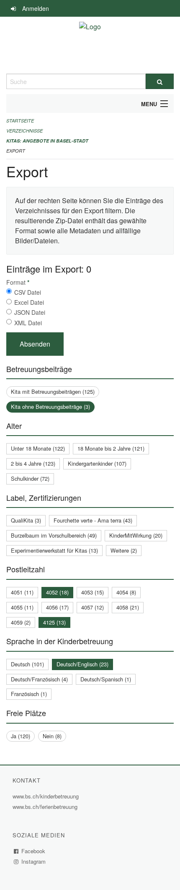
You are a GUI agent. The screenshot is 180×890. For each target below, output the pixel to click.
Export (15, 151)
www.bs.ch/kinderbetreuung (47, 796)
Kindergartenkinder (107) (97, 463)
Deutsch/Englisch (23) (82, 664)
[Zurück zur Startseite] (90, 45)
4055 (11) (22, 607)
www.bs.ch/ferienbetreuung (46, 807)
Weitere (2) (124, 550)
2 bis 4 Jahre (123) (33, 463)
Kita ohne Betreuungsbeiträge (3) (50, 407)
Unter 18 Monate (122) (38, 448)
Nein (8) (52, 736)
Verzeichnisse (24, 131)
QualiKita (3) (26, 520)
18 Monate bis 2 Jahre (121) (110, 448)
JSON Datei (29, 312)
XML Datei (28, 323)
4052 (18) (57, 592)
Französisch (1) (29, 694)
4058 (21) (127, 607)
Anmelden (35, 8)
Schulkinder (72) (30, 478)
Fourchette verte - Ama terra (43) (93, 520)
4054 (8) (126, 592)
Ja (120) (20, 736)
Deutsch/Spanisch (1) (105, 679)
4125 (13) (54, 622)
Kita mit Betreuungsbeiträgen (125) (53, 391)
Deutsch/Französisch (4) (39, 679)
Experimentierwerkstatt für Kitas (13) (54, 550)
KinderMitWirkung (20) (135, 535)
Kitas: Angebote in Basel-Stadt (47, 141)
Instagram (34, 861)
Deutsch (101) (27, 664)
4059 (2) (21, 622)
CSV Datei (27, 292)
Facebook (33, 851)
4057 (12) (92, 607)
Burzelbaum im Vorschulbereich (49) (54, 535)
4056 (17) (57, 607)
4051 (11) (22, 592)
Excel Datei (29, 302)
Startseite (20, 120)
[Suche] (160, 81)
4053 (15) (92, 592)
